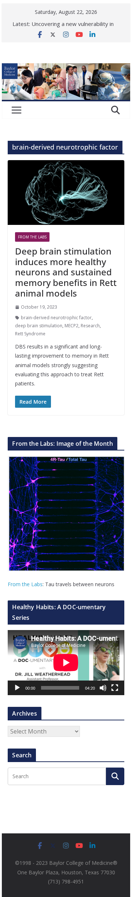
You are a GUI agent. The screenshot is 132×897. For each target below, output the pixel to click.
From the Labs (25, 584)
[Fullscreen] (114, 687)
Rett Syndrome (30, 334)
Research (90, 326)
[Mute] (103, 687)
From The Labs (32, 237)
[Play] (17, 687)
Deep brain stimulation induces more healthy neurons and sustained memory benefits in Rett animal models (66, 272)
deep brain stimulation (38, 326)
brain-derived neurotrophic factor (56, 317)
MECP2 (71, 326)
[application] (66, 662)
